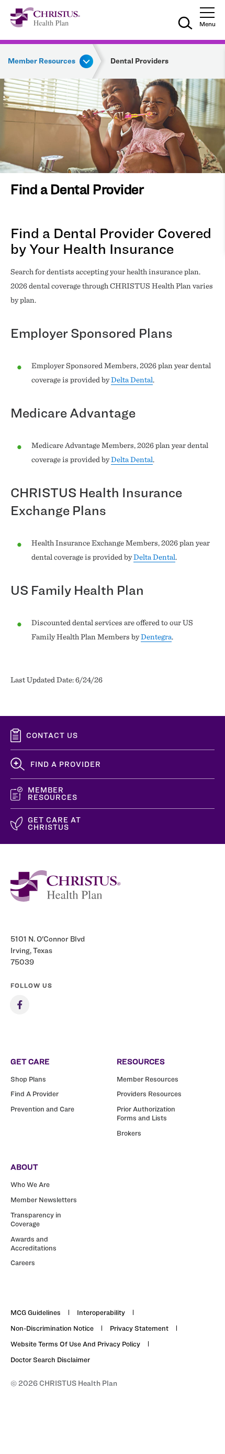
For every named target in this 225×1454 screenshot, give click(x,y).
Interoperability (101, 1312)
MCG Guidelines (35, 1312)
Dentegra (156, 637)
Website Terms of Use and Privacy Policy (75, 1344)
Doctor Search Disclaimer (50, 1359)
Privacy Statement (139, 1328)
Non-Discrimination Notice (52, 1328)
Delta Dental (132, 379)
